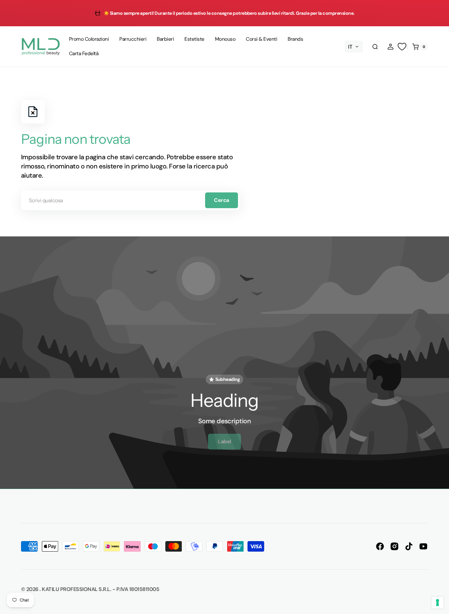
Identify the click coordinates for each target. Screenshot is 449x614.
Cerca (221, 200)
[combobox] (130, 200)
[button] (375, 46)
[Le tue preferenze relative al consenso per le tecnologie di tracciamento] (437, 602)
